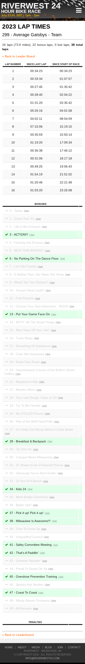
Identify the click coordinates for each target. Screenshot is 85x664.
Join (60, 647)
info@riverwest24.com (43, 658)
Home (9, 647)
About (22, 647)
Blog (48, 647)
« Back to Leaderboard (18, 635)
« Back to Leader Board (18, 56)
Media (36, 647)
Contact (74, 647)
